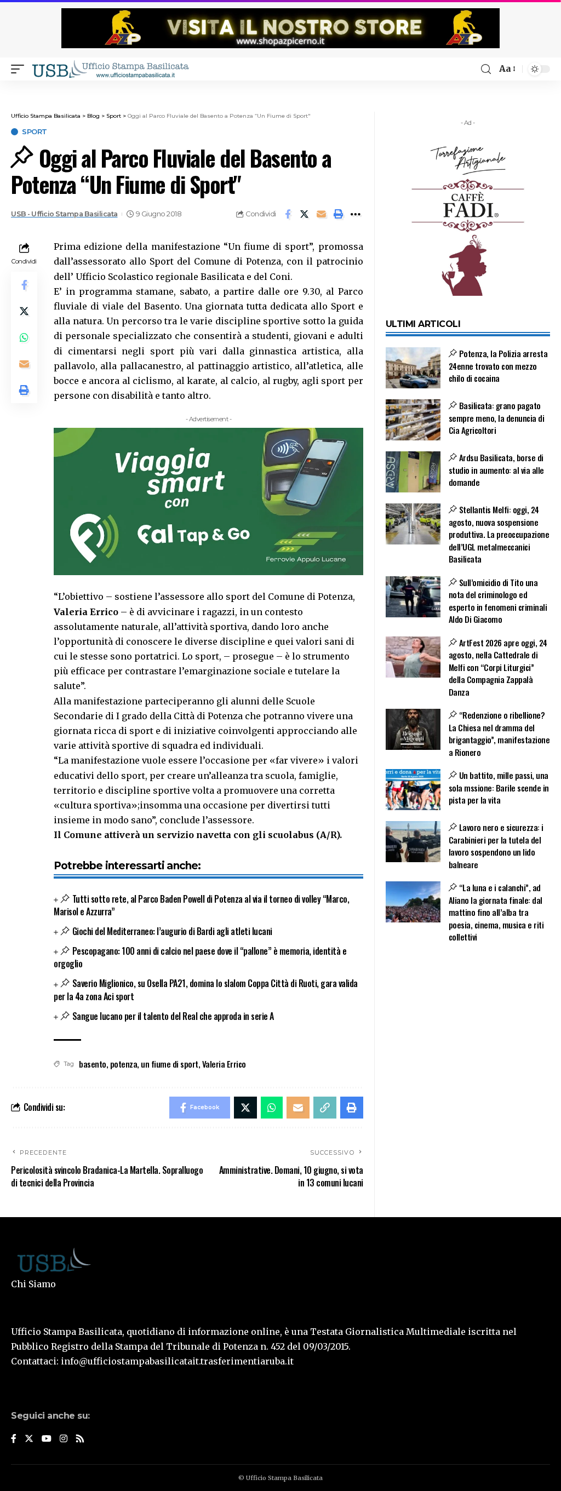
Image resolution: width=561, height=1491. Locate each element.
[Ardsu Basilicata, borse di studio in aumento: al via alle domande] (413, 471)
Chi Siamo (33, 1283)
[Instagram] (63, 1439)
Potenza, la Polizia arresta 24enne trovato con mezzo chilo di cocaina (498, 365)
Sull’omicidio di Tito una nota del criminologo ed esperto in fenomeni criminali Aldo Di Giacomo (498, 601)
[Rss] (80, 1439)
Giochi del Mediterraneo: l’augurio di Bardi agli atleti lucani (172, 931)
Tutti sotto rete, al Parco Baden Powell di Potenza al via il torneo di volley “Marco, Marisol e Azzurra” (201, 905)
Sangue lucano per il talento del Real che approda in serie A (172, 1016)
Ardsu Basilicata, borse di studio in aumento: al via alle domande (496, 469)
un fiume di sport (169, 1064)
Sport (34, 131)
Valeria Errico (224, 1064)
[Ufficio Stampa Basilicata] (110, 69)
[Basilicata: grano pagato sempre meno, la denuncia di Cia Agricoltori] (413, 419)
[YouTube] (46, 1439)
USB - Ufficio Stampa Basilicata (64, 214)
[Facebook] (13, 1439)
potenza (124, 1064)
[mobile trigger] (20, 69)
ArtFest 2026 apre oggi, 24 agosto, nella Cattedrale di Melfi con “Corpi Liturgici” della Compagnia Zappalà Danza (498, 667)
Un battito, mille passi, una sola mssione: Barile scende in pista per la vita (499, 787)
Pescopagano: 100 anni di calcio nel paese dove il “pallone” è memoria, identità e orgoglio (200, 957)
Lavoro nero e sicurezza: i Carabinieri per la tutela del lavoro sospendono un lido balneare (496, 845)
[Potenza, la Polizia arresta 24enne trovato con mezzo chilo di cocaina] (413, 367)
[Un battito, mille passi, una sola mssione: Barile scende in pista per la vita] (413, 789)
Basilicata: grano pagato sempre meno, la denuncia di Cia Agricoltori (497, 417)
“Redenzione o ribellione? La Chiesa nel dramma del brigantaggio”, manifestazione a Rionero (499, 733)
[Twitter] (29, 1439)
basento (92, 1064)
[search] (486, 69)
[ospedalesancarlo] (280, 88)
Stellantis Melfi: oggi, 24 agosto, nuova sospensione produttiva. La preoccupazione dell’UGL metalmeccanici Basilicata (499, 534)
